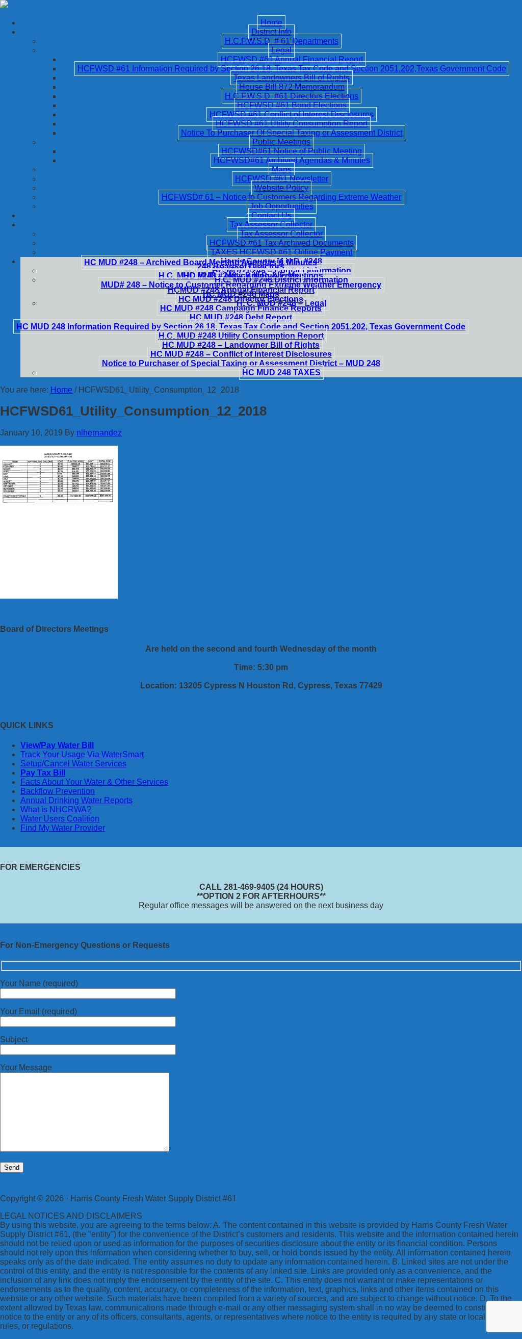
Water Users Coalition (59, 818)
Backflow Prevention (57, 791)
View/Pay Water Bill (57, 745)
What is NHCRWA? (55, 809)
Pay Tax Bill (42, 772)
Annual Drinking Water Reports (76, 800)
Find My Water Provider (62, 827)
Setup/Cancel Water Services (73, 763)
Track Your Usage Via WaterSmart (82, 754)
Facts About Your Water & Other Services (94, 782)
